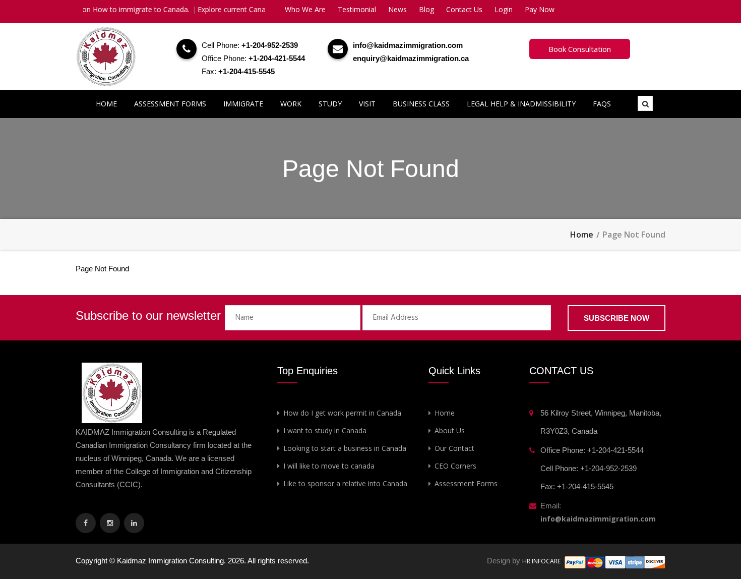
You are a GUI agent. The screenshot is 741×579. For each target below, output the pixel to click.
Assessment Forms (170, 103)
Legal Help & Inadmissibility (521, 103)
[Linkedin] (134, 523)
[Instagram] (110, 523)
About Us (450, 430)
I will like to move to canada (329, 466)
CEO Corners (455, 466)
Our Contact (454, 448)
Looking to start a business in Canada (344, 448)
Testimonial (357, 9)
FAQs (602, 103)
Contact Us (464, 9)
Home (106, 103)
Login (504, 9)
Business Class (421, 103)
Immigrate (243, 103)
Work (290, 103)
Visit (367, 103)
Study (330, 103)
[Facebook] (86, 523)
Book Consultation (579, 49)
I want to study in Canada (324, 430)
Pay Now (539, 9)
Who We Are (305, 9)
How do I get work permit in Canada (342, 413)
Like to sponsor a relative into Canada (345, 483)
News (397, 9)
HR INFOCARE (542, 561)
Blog (426, 9)
